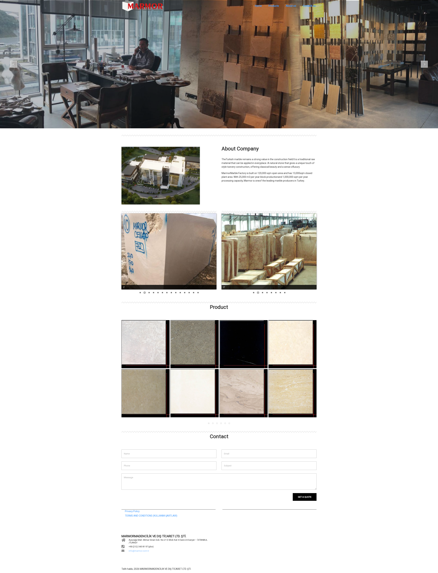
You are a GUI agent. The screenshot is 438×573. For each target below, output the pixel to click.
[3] (244, 344)
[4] (292, 344)
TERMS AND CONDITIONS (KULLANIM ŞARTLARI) (151, 515)
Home (258, 5)
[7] (244, 393)
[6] (194, 393)
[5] (145, 393)
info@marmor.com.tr (139, 551)
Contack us (309, 5)
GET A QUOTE (304, 497)
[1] (145, 344)
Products (274, 5)
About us (291, 5)
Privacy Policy (132, 511)
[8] (292, 393)
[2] (194, 344)
